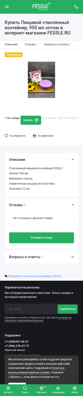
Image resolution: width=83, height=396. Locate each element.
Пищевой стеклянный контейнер (29, 276)
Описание (11, 44)
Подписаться (68, 308)
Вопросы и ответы (58, 44)
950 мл (57, 276)
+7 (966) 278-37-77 (17, 345)
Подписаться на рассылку (22, 287)
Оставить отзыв (41, 237)
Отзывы (31, 44)
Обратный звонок (15, 350)
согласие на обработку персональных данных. (38, 319)
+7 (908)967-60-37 (17, 341)
